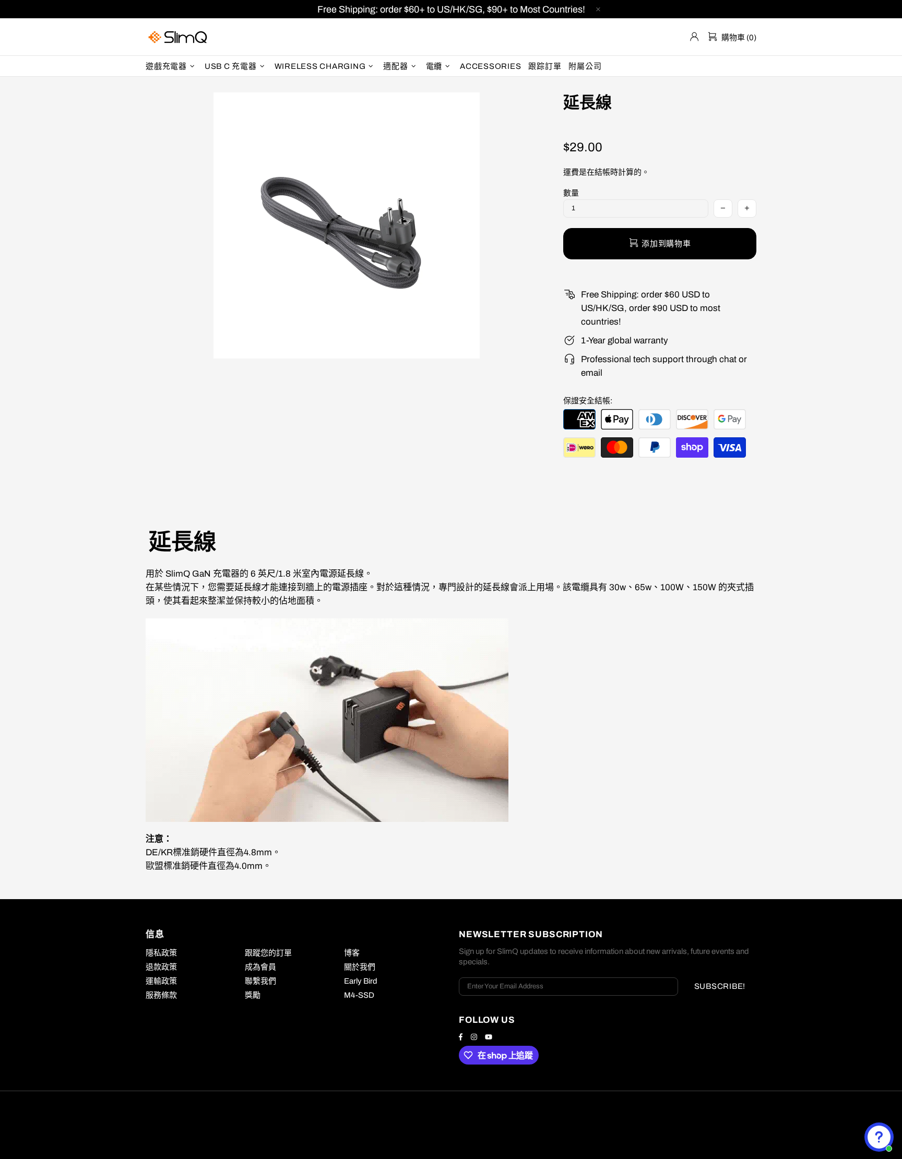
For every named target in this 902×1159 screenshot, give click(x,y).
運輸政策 (161, 981)
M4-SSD (359, 995)
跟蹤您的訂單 (268, 953)
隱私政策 (161, 953)
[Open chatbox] (879, 1137)
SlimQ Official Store (179, 36)
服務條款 (161, 995)
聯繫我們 (260, 981)
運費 (571, 172)
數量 (571, 193)
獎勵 (252, 995)
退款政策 (161, 967)
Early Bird (360, 981)
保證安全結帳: (587, 401)
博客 (352, 953)
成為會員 (260, 967)
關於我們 (359, 967)
